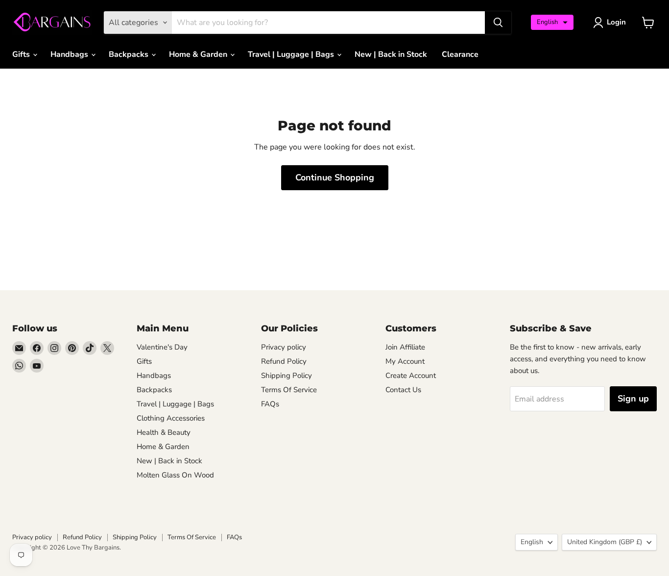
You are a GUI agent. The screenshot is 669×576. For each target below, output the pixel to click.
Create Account (410, 375)
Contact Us (403, 390)
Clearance (460, 54)
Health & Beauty (164, 432)
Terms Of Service (289, 390)
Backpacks (129, 54)
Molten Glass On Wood (175, 475)
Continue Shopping (334, 177)
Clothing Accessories (171, 418)
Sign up (633, 398)
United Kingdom (604, 542)
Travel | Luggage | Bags (292, 54)
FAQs (270, 404)
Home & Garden (199, 54)
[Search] (498, 22)
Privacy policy (283, 347)
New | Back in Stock (391, 54)
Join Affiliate (405, 347)
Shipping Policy (286, 375)
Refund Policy (284, 361)
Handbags (70, 54)
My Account (405, 361)
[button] (552, 22)
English (532, 542)
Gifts (22, 54)
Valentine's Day (162, 347)
